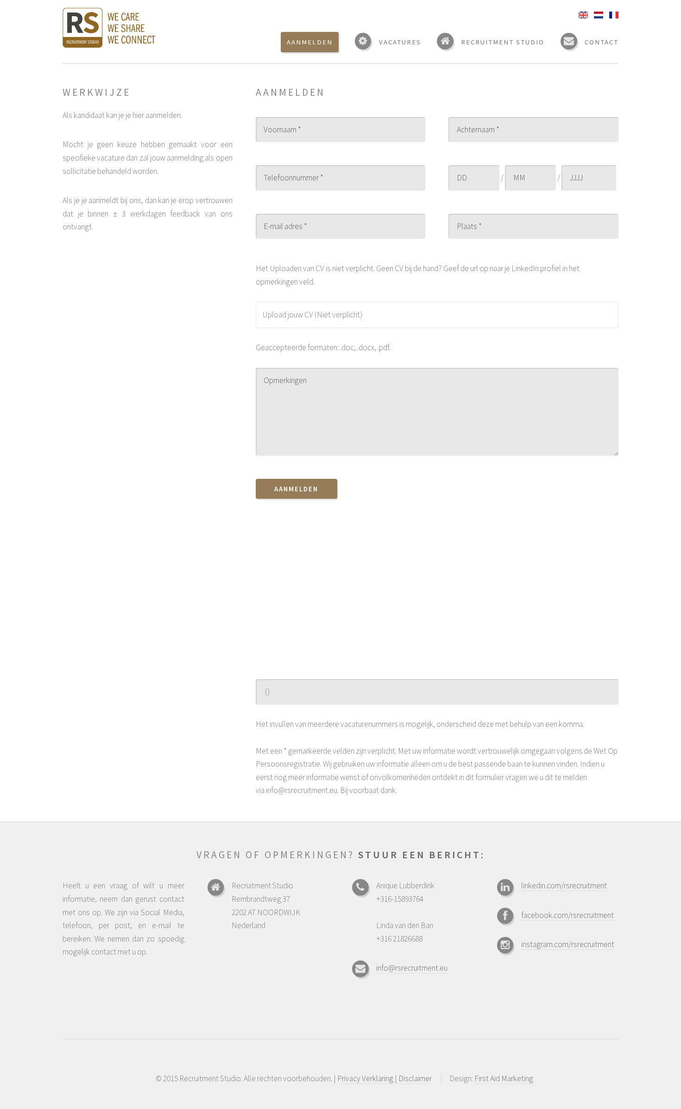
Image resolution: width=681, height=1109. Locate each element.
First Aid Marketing (503, 1078)
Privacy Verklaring (365, 1078)
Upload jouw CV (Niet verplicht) (312, 315)
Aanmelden (296, 489)
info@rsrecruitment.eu (412, 968)
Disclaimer (415, 1078)
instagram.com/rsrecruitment (567, 944)
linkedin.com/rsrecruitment (564, 885)
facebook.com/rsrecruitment (567, 915)
